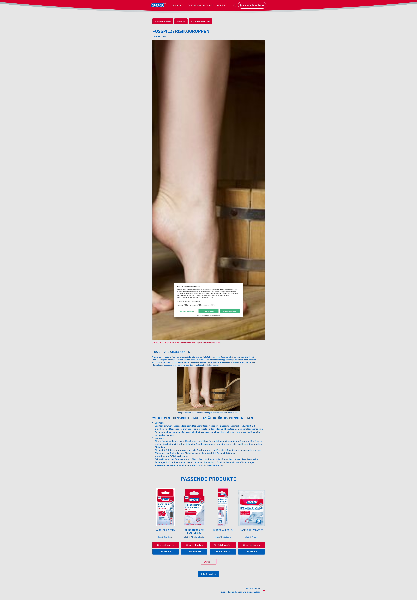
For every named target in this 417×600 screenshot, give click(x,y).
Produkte (178, 5)
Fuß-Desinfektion (200, 21)
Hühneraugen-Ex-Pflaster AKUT (194, 531)
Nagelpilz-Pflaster (251, 530)
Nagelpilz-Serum (165, 530)
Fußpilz (181, 21)
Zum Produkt (165, 551)
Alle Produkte (208, 574)
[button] (178, 5)
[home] (158, 5)
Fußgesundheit (163, 21)
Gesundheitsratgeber (200, 5)
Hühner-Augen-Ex (223, 530)
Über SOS (222, 5)
